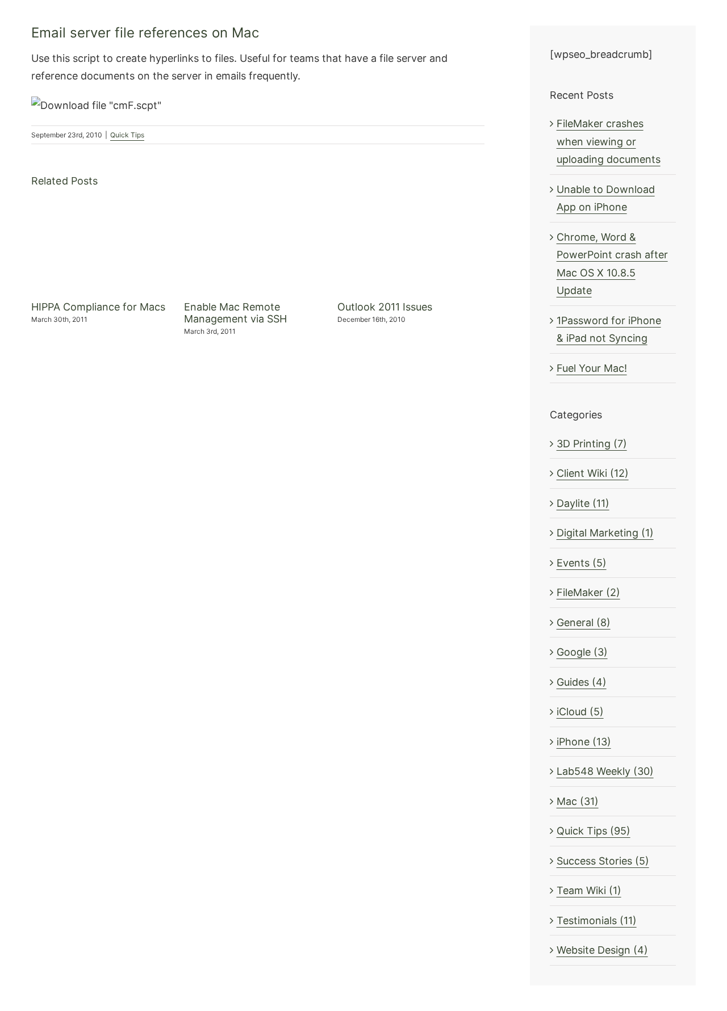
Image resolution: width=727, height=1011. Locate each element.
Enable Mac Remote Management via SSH (235, 313)
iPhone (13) (584, 742)
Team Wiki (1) (589, 890)
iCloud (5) (580, 712)
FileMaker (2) (588, 592)
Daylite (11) (583, 503)
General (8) (584, 622)
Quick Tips (127, 135)
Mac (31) (578, 801)
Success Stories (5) (603, 861)
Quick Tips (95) (593, 831)
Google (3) (582, 652)
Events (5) (582, 563)
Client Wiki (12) (593, 473)
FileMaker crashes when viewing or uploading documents (609, 141)
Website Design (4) (602, 950)
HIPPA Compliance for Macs (98, 307)
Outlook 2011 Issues (384, 307)
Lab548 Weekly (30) (605, 771)
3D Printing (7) (592, 444)
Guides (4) (582, 682)
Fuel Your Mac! (592, 368)
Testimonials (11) (597, 920)
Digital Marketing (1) (605, 533)
